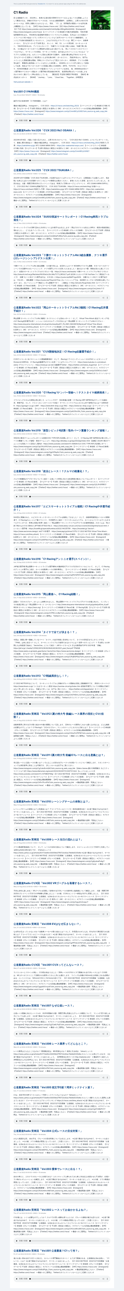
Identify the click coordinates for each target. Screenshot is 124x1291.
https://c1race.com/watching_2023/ (65, 106)
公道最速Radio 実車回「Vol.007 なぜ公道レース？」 (44, 1005)
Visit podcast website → (23, 82)
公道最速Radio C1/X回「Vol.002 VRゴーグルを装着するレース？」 (53, 883)
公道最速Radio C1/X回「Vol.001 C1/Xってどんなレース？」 (49, 964)
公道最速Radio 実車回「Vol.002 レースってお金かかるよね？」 (51, 1209)
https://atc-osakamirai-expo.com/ (70, 145)
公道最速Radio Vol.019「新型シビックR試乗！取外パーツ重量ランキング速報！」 (62, 430)
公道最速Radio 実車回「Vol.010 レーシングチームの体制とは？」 (52, 801)
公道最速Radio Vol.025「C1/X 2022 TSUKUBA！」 (44, 170)
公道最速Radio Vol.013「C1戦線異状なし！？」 (42, 675)
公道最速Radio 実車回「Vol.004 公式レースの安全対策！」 (48, 1130)
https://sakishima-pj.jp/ (26, 145)
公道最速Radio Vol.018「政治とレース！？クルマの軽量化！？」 (52, 471)
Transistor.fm (41, 3)
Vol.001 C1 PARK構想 (26, 91)
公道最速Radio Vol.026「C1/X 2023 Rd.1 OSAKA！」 (45, 130)
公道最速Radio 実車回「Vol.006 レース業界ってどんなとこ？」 (51, 1043)
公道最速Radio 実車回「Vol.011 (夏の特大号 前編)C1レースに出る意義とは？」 (60, 755)
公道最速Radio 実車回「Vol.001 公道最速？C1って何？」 (47, 1250)
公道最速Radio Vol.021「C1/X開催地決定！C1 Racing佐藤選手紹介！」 (55, 351)
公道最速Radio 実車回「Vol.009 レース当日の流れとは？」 (48, 839)
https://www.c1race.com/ (24, 111)
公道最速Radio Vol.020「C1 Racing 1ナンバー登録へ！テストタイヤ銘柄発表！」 (62, 392)
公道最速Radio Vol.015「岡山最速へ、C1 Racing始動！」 (47, 594)
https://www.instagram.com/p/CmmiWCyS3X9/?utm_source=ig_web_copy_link (76, 111)
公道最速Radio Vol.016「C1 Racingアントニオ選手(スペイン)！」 (53, 558)
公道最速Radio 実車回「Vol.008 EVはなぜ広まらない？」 (48, 923)
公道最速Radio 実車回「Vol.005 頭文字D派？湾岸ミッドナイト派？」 (54, 1087)
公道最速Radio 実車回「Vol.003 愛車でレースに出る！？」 (48, 1169)
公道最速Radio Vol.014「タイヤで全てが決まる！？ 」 (46, 632)
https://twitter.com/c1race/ (33, 114)
